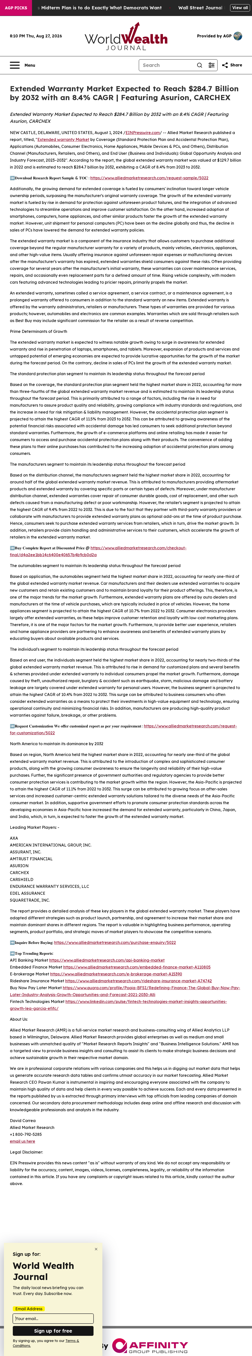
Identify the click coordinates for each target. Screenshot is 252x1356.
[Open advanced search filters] (211, 65)
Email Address (28, 1308)
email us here (22, 1141)
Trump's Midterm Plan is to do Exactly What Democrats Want (92, 8)
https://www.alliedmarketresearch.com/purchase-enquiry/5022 (115, 942)
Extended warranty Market (63, 139)
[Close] (96, 1249)
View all (240, 7)
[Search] (199, 65)
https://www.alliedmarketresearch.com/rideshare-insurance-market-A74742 (138, 980)
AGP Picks (16, 7)
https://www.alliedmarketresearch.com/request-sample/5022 (149, 177)
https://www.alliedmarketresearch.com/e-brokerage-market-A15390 (116, 973)
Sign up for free (53, 1331)
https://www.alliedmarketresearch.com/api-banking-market (107, 960)
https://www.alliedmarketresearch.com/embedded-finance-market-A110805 (137, 967)
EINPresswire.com (143, 132)
